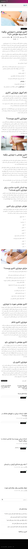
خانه (13, 546)
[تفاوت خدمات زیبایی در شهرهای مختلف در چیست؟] (14, 403)
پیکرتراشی (22, 81)
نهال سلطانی (21, 37)
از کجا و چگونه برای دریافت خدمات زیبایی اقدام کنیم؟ (17, 520)
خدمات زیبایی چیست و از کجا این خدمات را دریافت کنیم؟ (14, 440)
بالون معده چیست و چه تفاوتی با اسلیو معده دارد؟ (22, 387)
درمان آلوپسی (21, 87)
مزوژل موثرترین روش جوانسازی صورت (15, 488)
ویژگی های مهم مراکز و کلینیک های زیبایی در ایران (17, 527)
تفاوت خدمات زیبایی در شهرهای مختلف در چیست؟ (14, 414)
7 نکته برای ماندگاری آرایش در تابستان (15, 464)
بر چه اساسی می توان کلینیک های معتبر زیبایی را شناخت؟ (15, 514)
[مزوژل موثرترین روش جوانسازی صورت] (14, 477)
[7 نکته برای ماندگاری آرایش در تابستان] (14, 454)
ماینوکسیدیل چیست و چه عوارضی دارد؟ (6, 387)
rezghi (24, 418)
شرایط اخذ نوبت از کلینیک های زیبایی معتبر (18, 517)
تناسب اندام (24, 380)
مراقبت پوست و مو (4, 546)
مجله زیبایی (24, 28)
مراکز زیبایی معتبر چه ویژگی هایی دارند (19, 523)
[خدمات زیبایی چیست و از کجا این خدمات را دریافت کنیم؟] (14, 428)
